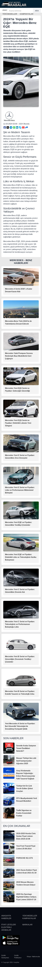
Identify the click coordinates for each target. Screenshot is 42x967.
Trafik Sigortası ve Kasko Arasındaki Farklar (23, 813)
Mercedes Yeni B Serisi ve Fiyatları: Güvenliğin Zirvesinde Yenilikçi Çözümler (20, 659)
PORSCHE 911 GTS (24, 858)
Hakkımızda (36, 956)
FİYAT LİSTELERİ (8, 925)
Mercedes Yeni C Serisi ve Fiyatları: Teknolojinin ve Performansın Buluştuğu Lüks (20, 624)
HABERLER (6, 918)
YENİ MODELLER (29, 916)
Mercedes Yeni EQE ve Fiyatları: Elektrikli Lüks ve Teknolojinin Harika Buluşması (20, 557)
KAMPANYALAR (29, 918)
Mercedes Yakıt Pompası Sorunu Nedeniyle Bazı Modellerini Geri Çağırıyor (19, 356)
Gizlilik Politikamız (18, 957)
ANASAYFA (6, 916)
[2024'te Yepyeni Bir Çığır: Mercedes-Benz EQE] (5, 128)
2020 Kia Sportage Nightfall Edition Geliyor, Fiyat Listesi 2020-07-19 (26, 896)
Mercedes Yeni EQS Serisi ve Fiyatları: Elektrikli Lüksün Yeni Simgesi (18, 423)
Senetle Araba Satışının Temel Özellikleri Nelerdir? (26, 748)
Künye (29, 956)
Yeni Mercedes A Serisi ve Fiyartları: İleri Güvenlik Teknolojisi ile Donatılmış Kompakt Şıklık (20, 726)
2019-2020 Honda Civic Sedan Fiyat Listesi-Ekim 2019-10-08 (26, 836)
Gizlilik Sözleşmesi (5, 957)
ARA (37, 11)
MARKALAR (27, 925)
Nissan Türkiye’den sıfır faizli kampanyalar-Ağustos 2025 (26, 760)
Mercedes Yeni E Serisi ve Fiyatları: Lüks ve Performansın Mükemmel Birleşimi (20, 490)
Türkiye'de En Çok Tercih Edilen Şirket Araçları (24, 788)
